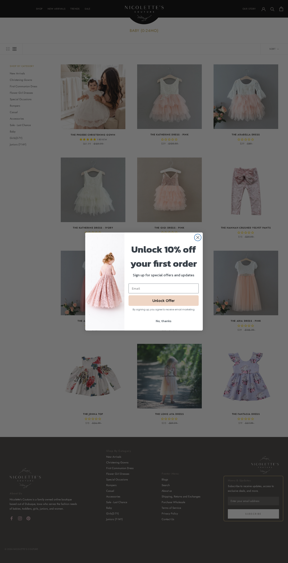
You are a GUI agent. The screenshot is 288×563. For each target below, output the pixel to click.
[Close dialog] (197, 237)
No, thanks (163, 321)
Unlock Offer (163, 301)
